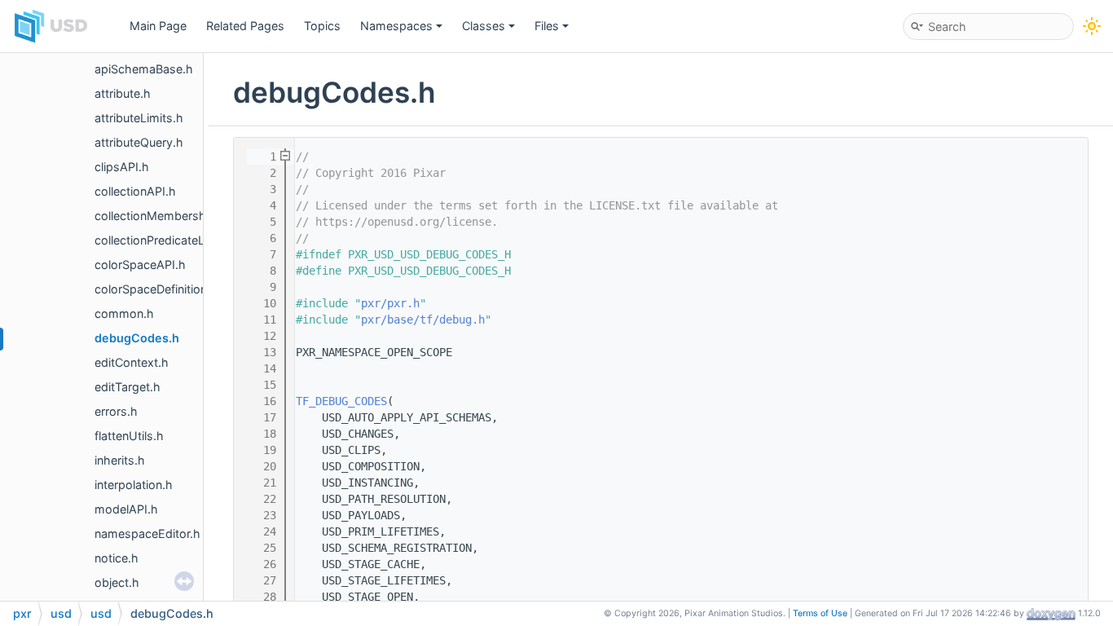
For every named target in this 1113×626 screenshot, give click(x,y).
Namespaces (396, 26)
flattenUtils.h (129, 436)
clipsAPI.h (122, 167)
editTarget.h (128, 387)
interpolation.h (134, 485)
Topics (322, 26)
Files (547, 26)
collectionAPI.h (135, 191)
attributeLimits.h (139, 118)
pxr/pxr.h (390, 303)
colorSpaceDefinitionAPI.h (165, 289)
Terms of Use (820, 613)
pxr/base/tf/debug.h (423, 319)
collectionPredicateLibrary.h (170, 240)
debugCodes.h (137, 338)
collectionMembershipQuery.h (177, 216)
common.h (124, 313)
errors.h (116, 411)
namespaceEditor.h (147, 533)
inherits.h (120, 460)
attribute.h (123, 93)
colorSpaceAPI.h (140, 264)
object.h (117, 582)
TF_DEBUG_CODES (341, 401)
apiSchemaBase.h (144, 69)
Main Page (158, 26)
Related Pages (245, 26)
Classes (483, 26)
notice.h (117, 558)
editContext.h (132, 362)
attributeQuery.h (139, 142)
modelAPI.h (126, 509)
